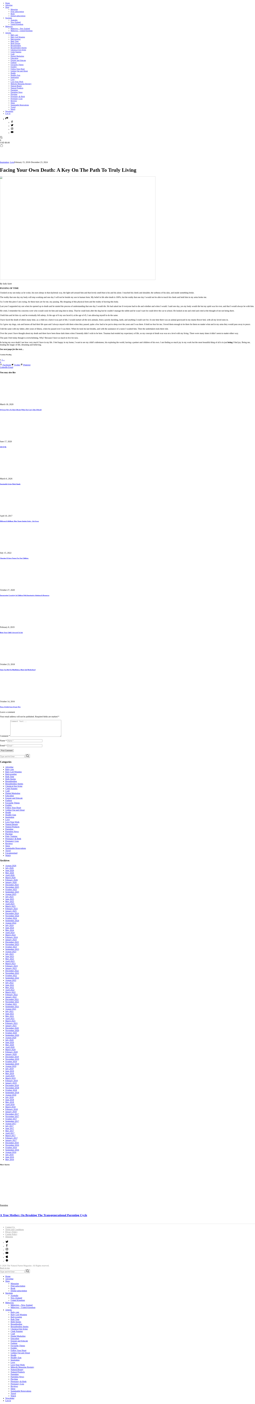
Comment (5, 736)
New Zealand (16, 22)
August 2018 (10, 1095)
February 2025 (11, 909)
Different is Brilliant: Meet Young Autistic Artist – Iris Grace (19, 521)
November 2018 (12, 1088)
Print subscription (17, 12)
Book (13, 14)
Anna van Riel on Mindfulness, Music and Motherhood (17, 669)
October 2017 (11, 1119)
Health (13, 73)
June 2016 (9, 1157)
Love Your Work (17, 82)
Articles (8, 33)
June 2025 (9, 899)
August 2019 (10, 1066)
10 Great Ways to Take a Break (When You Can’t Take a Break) (21, 409)
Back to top (5, 1268)
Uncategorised (11, 853)
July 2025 (9, 897)
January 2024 (11, 940)
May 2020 (9, 1045)
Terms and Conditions (14, 1229)
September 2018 (12, 1092)
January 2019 (11, 1083)
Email (3, 745)
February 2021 (11, 1023)
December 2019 (12, 1057)
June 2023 (9, 956)
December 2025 (12, 885)
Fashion (13, 63)
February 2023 (11, 966)
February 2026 (11, 880)
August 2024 (10, 923)
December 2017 (12, 1114)
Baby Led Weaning (18, 37)
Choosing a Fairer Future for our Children (14, 558)
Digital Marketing (17, 56)
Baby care (14, 35)
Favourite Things (17, 65)
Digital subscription (18, 16)
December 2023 (12, 942)
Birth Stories (15, 43)
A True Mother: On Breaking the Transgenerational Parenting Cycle (43, 1215)
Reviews (14, 101)
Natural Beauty (16, 86)
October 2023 (11, 947)
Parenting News (16, 92)
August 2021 (10, 1009)
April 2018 (9, 1104)
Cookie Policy (11, 1234)
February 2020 (11, 1052)
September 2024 (12, 920)
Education (14, 58)
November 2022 (12, 973)
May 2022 (9, 987)
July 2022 (9, 983)
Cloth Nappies (16, 52)
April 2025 (9, 904)
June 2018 (9, 1100)
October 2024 (11, 918)
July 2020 (9, 1040)
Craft (12, 54)
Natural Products (17, 88)
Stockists (8, 18)
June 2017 (9, 1128)
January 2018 (11, 1112)
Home (7, 3)
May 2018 (9, 1102)
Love (12, 80)
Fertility (14, 67)
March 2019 (10, 1078)
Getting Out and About (19, 71)
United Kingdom (17, 24)
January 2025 (11, 911)
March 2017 (10, 1135)
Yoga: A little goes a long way (10, 707)
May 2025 (9, 901)
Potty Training (11, 836)
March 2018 (10, 1107)
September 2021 (12, 1006)
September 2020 (12, 1035)
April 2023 (9, 961)
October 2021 (11, 1004)
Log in (7, 114)
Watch (13, 109)
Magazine (14, 9)
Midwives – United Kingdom (22, 31)
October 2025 (11, 889)
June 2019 (9, 1071)
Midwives (9, 26)
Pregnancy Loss (16, 99)
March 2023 (10, 963)
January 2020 (11, 1054)
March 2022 (10, 992)
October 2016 (11, 1147)
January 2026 (11, 882)
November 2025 (12, 887)
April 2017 (9, 1133)
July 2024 (9, 925)
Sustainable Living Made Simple (10, 484)
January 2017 (11, 1140)
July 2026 (9, 868)
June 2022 (9, 985)
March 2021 (10, 1021)
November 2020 (12, 1030)
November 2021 (12, 1002)
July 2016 (9, 1155)
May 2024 (9, 930)
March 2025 (10, 906)
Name (3, 740)
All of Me (3, 447)
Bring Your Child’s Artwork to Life (11, 632)
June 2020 (9, 1042)
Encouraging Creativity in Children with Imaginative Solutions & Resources (24, 595)
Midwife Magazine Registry (21, 84)
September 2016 (12, 1150)
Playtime (14, 94)
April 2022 (9, 990)
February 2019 (11, 1081)
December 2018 (12, 1085)
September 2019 (12, 1064)
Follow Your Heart (18, 69)
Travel (13, 107)
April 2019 (9, 1076)
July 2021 (9, 1011)
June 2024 (9, 928)
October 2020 (11, 1033)
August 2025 (10, 894)
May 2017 (9, 1131)
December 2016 (12, 1143)
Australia (14, 20)
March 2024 (10, 935)
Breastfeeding (16, 46)
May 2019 (9, 1073)
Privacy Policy (11, 1232)
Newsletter (9, 111)
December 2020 (12, 1028)
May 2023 (9, 959)
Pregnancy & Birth (18, 97)
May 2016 (9, 1159)
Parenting (14, 90)
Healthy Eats (15, 75)
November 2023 (12, 944)
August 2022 (10, 980)
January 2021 (11, 1026)
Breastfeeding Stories (19, 48)
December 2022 (12, 971)
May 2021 (9, 1016)
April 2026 (9, 875)
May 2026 (9, 873)
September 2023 (12, 949)
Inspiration (15, 77)
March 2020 (10, 1049)
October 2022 (11, 975)
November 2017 (12, 1116)
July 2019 (9, 1069)
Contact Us (10, 1227)
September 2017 (12, 1121)
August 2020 (10, 1038)
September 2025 (12, 892)
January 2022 (11, 997)
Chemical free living (18, 50)
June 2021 (9, 1014)
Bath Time (15, 41)
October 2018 (11, 1090)
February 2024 (11, 937)
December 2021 (12, 999)
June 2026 (9, 870)
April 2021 (9, 1018)
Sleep (13, 103)
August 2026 (10, 866)
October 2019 (11, 1061)
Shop (7, 7)
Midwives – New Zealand (20, 29)
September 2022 (12, 978)
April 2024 (9, 932)
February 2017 (11, 1138)
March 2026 (10, 877)
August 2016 (10, 1152)
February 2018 (11, 1109)
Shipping (9, 1237)
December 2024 (12, 913)
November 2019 (12, 1059)
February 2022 (11, 995)
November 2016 (12, 1145)
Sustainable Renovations (20, 105)
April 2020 (9, 1047)
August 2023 (10, 952)
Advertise (8, 5)
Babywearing (15, 39)
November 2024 (12, 916)
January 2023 (11, 968)
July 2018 (9, 1097)
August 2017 (10, 1124)
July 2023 (9, 954)
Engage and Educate (18, 60)
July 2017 (9, 1126)
